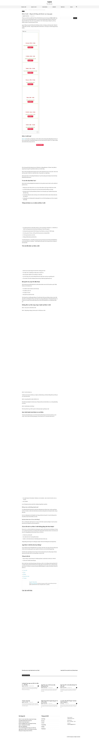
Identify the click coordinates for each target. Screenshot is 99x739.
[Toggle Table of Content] (37, 132)
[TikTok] (24, 737)
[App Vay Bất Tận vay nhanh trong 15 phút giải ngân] (79, 592)
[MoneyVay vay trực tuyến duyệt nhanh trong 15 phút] (40, 592)
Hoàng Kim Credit (26, 576)
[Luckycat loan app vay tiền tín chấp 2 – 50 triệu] (30, 679)
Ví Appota (24, 578)
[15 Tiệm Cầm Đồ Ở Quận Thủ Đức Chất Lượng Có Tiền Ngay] (68, 696)
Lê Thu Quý (70, 675)
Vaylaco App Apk (26, 700)
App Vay (26, 9)
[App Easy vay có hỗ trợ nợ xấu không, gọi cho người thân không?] (49, 680)
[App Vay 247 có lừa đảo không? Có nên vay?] (68, 680)
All (59, 675)
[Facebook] (20, 737)
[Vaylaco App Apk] (30, 696)
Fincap (24, 572)
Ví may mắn (25, 570)
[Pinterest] (22, 737)
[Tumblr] (27, 737)
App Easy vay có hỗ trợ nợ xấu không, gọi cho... (48, 685)
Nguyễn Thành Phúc (34, 583)
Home (23, 9)
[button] (76, 6)
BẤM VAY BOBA (39, 144)
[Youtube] (29, 737)
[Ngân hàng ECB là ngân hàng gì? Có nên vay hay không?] (49, 696)
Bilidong (24, 574)
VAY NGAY (30, 47)
